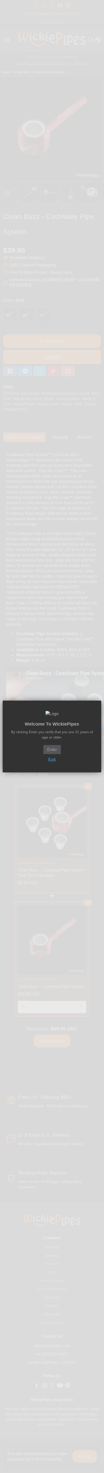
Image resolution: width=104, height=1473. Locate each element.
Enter (52, 749)
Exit (52, 759)
